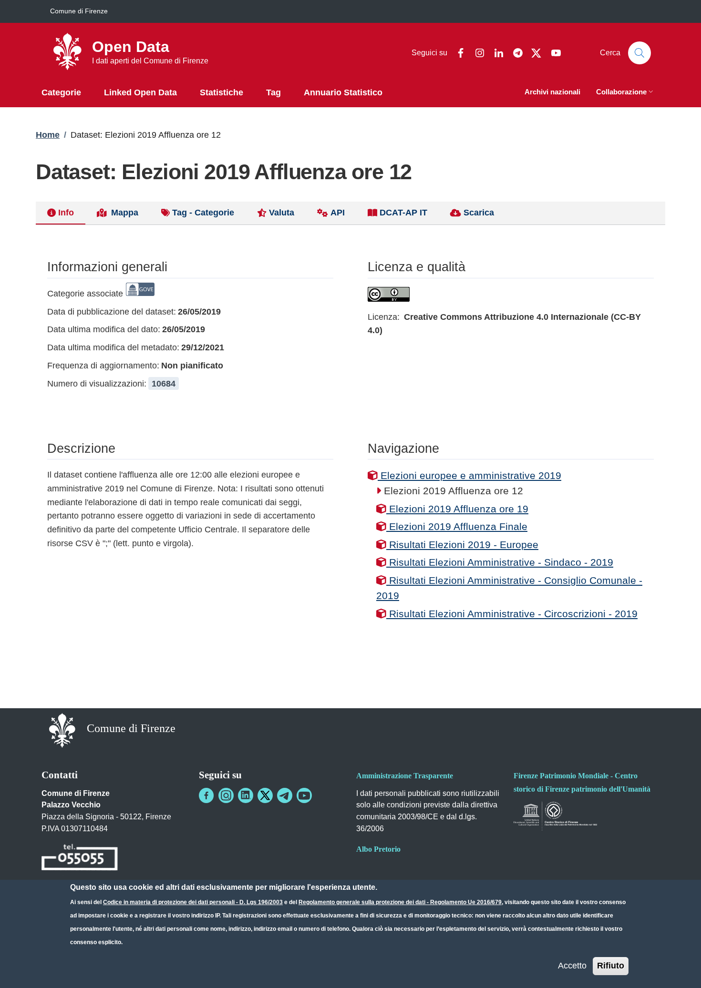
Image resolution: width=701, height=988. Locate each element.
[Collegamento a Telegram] (284, 795)
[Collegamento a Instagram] (226, 795)
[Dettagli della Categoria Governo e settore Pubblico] (140, 293)
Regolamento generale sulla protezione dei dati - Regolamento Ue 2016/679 (400, 902)
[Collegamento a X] (265, 795)
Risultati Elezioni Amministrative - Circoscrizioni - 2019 (512, 613)
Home (48, 135)
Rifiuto (610, 965)
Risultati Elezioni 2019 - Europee (462, 544)
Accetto (572, 965)
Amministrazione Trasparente (404, 776)
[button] (626, 92)
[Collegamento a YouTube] (304, 795)
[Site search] (639, 52)
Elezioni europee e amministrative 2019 (469, 475)
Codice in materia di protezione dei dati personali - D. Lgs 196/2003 (193, 902)
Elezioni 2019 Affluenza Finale (456, 526)
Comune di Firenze (79, 11)
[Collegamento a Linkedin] (245, 795)
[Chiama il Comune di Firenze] (79, 859)
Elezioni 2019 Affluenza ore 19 (457, 508)
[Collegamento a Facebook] (206, 795)
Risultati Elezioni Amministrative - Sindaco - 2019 (499, 562)
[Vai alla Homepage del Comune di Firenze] (62, 729)
